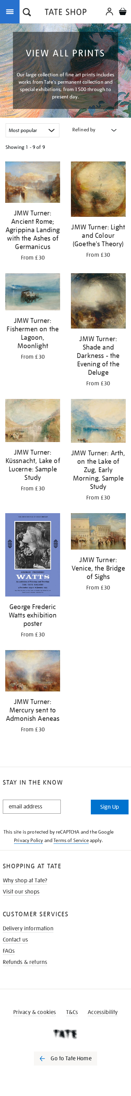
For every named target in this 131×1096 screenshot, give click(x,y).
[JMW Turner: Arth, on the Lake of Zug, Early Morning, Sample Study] (98, 422)
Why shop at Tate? (25, 880)
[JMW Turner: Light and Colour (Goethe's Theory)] (98, 190)
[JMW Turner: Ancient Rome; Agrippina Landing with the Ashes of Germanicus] (32, 183)
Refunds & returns (25, 962)
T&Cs (72, 1012)
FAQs (9, 950)
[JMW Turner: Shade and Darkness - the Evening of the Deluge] (98, 302)
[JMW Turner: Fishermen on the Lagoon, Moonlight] (32, 293)
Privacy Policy (28, 840)
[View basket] (122, 12)
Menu (11, 11)
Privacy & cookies (34, 1012)
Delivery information (28, 928)
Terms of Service (71, 840)
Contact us (15, 939)
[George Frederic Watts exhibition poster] (32, 556)
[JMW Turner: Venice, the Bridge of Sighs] (98, 532)
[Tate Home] (65, 1034)
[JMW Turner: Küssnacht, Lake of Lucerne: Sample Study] (32, 422)
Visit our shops (21, 891)
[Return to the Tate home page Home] (66, 13)
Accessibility (103, 1012)
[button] (26, 13)
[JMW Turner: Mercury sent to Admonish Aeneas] (32, 672)
